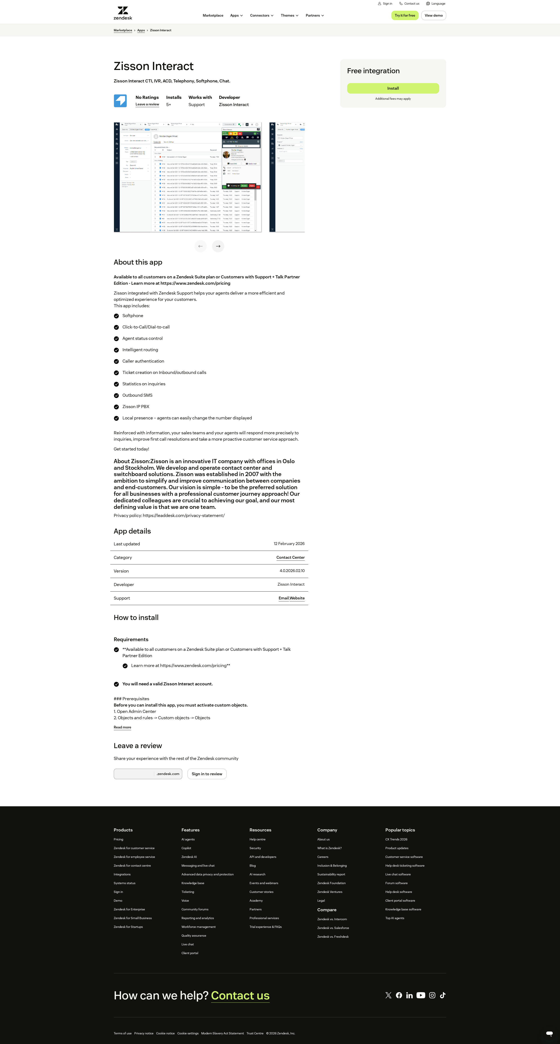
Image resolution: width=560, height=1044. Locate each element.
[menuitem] (435, 3)
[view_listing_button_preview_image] (188, 177)
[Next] (218, 246)
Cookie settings (188, 1033)
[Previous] (200, 246)
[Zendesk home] (125, 13)
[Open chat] (549, 1034)
